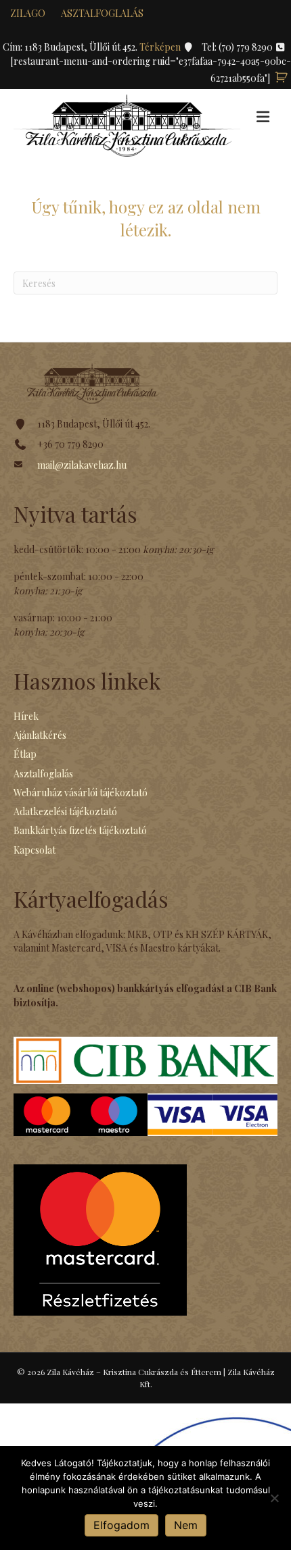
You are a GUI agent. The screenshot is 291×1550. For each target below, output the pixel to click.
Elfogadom (121, 1525)
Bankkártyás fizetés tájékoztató (80, 830)
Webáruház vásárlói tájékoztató (81, 792)
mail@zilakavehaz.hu (82, 465)
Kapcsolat (34, 850)
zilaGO (27, 13)
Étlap (25, 754)
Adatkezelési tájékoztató (65, 811)
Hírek (26, 716)
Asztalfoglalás (102, 13)
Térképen (161, 47)
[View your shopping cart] (281, 78)
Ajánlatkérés (40, 735)
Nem (186, 1525)
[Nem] (274, 1498)
